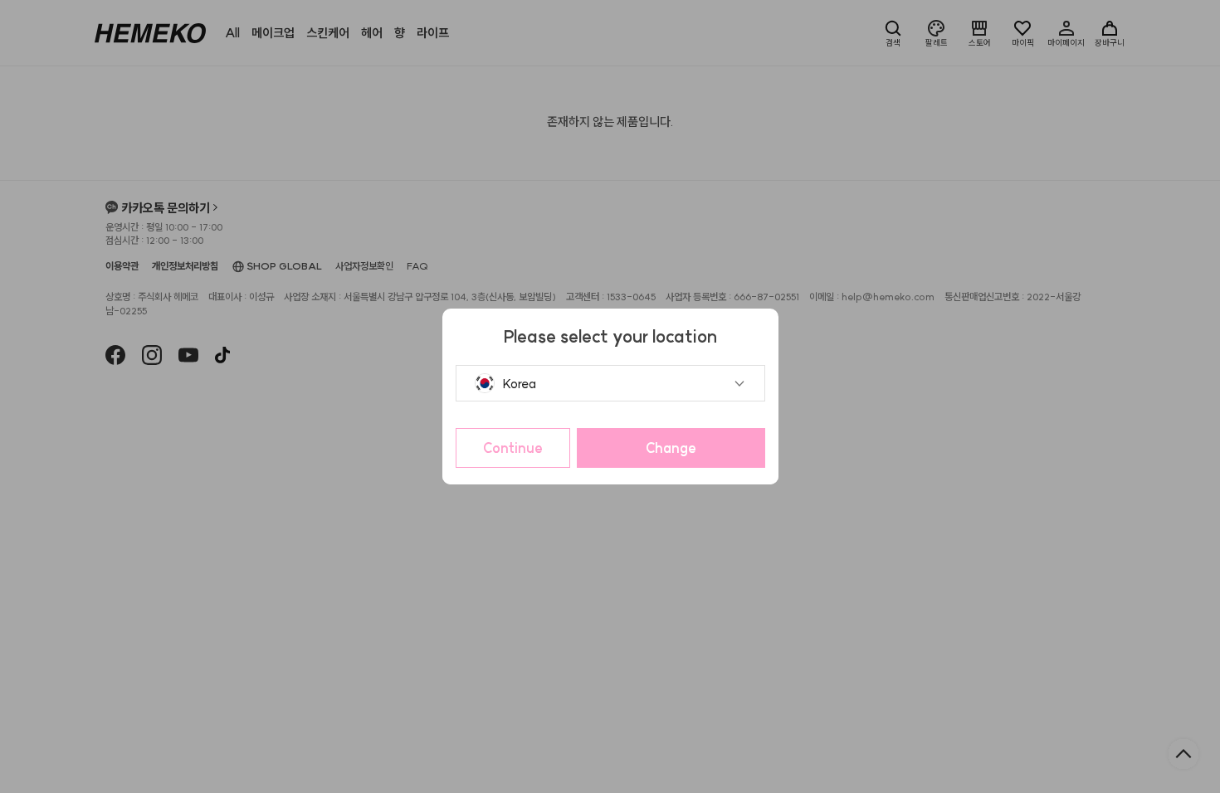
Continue (513, 448)
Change (671, 448)
